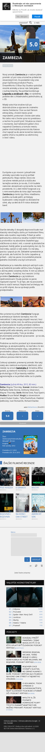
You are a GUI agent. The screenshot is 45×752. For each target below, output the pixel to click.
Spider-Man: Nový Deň (22, 614)
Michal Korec (32, 407)
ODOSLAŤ (36, 559)
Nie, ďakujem (22, 16)
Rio (26, 93)
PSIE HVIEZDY (6, 487)
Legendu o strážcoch (12, 93)
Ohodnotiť (22, 423)
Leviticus (17, 617)
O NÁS (37, 23)
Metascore (22, 411)
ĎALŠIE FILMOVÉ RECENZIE (19, 463)
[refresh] (36, 566)
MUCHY (35, 487)
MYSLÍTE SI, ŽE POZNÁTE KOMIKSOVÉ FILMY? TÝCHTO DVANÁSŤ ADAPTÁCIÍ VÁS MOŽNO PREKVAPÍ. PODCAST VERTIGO (23, 702)
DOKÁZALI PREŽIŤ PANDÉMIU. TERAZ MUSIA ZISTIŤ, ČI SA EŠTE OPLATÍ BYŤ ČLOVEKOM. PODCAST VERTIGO (24, 642)
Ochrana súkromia (10, 721)
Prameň (16, 625)
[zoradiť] (41, 566)
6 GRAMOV (21, 487)
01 (31, 566)
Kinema (7, 411)
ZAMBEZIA (8, 431)
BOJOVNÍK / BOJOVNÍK (5, 515)
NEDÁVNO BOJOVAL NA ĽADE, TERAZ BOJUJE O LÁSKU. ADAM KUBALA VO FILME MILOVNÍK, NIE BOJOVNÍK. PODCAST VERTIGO (24, 657)
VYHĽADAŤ (23, 23)
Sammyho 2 (22, 368)
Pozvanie (17, 611)
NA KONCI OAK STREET (22, 515)
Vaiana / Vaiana (19, 622)
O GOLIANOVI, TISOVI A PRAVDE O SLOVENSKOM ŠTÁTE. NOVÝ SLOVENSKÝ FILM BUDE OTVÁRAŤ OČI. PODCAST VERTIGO (24, 688)
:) (27, 559)
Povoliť (37, 16)
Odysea (16, 609)
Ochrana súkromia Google (27, 721)
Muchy (16, 620)
